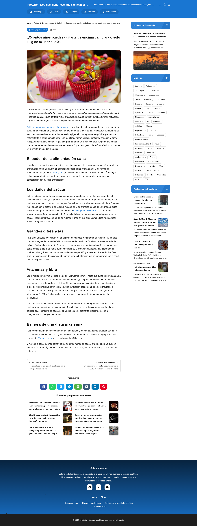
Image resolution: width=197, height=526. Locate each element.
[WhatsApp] (52, 387)
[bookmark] (169, 4)
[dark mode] (164, 4)
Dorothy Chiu (58, 172)
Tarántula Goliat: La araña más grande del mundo (143, 244)
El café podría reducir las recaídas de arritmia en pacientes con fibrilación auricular (44, 418)
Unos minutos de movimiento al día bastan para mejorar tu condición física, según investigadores (89, 430)
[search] (160, 4)
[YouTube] (107, 487)
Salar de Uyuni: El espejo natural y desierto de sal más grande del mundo (144, 222)
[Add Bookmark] (53, 30)
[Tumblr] (86, 387)
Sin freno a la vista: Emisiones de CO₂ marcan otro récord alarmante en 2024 (149, 35)
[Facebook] (43, 387)
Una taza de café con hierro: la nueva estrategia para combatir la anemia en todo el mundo (90, 406)
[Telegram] (69, 387)
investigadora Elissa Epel (85, 211)
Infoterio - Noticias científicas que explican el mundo (60, 4)
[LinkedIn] (95, 387)
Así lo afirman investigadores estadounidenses (49, 127)
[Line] (78, 387)
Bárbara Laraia (45, 338)
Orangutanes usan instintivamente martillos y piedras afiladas (144, 267)
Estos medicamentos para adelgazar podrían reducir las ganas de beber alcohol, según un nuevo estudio (44, 430)
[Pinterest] (103, 387)
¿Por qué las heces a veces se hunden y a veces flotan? (143, 200)
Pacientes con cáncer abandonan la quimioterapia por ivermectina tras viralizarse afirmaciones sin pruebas (44, 406)
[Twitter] (60, 387)
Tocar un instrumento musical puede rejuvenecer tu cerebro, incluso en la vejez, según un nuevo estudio (89, 418)
